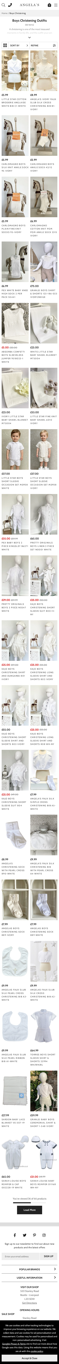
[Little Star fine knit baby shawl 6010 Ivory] (43, 388)
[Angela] (43, 70)
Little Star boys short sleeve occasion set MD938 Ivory (43, 483)
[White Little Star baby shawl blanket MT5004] (43, 323)
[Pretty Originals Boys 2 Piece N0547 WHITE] (15, 575)
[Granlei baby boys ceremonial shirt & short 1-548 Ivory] (43, 1091)
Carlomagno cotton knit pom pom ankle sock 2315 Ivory (43, 230)
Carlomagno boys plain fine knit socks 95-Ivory (14, 229)
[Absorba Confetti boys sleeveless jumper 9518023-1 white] (15, 323)
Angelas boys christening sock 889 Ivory (13, 931)
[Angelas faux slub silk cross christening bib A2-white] (43, 961)
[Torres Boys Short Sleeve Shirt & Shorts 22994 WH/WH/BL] (43, 1026)
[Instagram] (44, 1235)
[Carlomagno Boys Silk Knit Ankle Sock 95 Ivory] (15, 135)
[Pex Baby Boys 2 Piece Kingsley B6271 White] (15, 514)
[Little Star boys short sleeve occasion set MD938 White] (15, 449)
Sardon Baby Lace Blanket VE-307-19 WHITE (13, 1123)
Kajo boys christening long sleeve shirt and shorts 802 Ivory (42, 674)
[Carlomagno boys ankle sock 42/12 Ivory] (43, 135)
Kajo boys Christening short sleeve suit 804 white (14, 803)
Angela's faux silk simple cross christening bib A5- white (43, 803)
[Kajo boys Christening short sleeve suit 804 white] (15, 770)
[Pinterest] (34, 1235)
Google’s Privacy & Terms (14, 1343)
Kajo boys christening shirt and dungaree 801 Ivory (13, 674)
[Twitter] (24, 1235)
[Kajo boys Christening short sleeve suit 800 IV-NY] (43, 575)
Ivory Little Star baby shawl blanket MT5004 (15, 420)
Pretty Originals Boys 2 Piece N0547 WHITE (14, 607)
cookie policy (37, 1351)
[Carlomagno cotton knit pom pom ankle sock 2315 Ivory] (43, 197)
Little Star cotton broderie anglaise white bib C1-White (14, 102)
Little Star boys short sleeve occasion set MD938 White (15, 483)
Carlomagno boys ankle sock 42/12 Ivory (42, 167)
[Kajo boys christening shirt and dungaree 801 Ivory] (15, 640)
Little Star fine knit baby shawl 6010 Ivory (43, 420)
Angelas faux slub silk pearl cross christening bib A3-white (14, 994)
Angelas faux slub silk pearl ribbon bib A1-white (14, 1058)
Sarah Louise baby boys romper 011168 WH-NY (43, 1184)
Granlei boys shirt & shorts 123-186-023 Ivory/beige (43, 293)
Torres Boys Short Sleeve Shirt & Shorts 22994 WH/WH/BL (43, 1059)
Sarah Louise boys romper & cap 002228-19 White (14, 1184)
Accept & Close (29, 1358)
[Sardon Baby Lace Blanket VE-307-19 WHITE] (15, 1091)
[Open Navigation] (55, 5)
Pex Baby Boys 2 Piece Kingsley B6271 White (15, 546)
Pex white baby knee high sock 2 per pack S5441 (15, 293)
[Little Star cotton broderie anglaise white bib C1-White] (15, 70)
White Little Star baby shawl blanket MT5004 (43, 355)
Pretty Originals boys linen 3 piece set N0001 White (42, 546)
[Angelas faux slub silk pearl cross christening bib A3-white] (15, 961)
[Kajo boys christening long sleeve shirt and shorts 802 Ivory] (43, 640)
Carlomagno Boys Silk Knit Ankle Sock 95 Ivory (15, 167)
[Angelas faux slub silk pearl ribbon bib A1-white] (15, 1026)
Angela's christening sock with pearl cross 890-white (13, 868)
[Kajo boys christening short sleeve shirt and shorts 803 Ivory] (15, 705)
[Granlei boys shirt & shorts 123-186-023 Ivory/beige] (43, 262)
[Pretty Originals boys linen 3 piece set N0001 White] (43, 514)
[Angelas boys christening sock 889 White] (43, 900)
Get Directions (29, 1302)
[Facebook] (15, 1235)
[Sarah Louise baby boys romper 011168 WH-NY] (43, 1152)
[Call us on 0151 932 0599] (9, 5)
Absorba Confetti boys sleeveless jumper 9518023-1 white (13, 356)
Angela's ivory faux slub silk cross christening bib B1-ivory (43, 104)
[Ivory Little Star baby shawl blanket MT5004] (15, 388)
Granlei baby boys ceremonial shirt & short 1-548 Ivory (43, 1123)
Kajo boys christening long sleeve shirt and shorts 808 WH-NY (42, 738)
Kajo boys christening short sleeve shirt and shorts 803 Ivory (14, 738)
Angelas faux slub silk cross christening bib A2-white (43, 994)
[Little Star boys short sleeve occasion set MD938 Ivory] (43, 449)
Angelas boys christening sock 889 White (41, 931)
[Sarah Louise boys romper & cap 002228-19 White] (15, 1152)
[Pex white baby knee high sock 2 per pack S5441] (15, 262)
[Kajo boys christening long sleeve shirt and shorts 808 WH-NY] (43, 705)
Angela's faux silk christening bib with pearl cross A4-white (42, 868)
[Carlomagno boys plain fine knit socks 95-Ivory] (15, 197)
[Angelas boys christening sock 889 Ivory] (15, 900)
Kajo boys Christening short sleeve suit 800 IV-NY (42, 609)
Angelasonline (29, 5)
